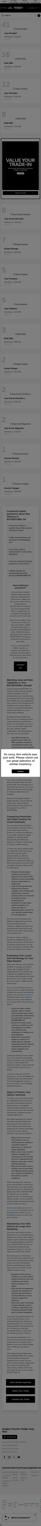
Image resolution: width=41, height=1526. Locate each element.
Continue (20, 771)
